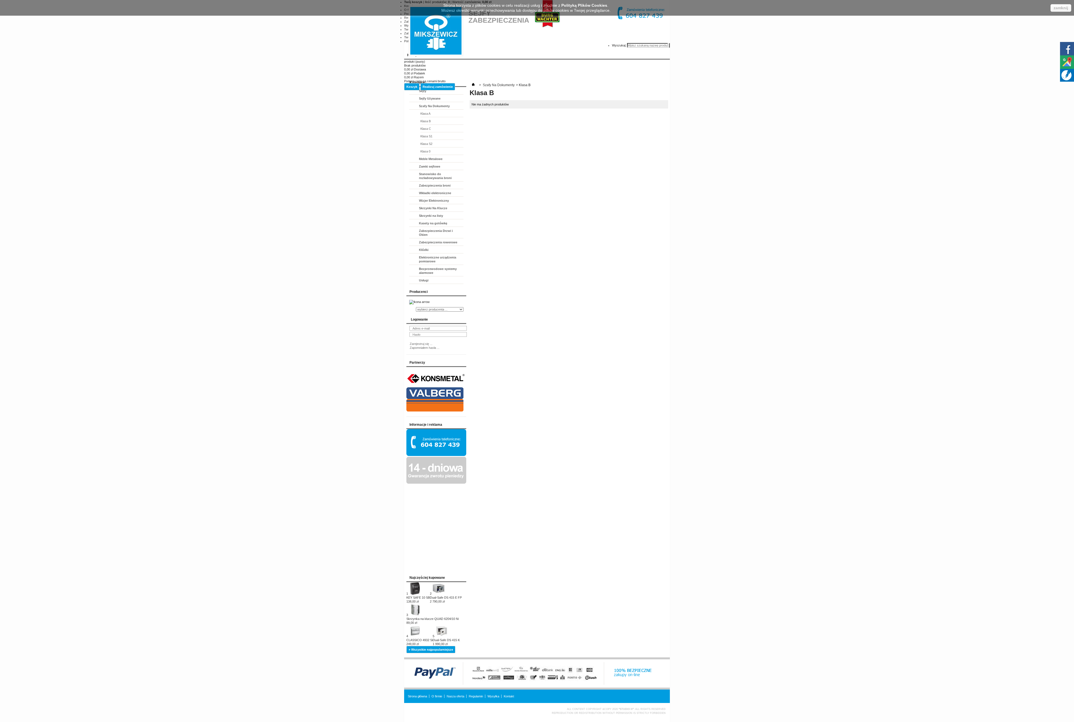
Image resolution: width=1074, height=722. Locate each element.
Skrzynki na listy (431, 215)
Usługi (423, 280)
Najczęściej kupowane (427, 578)
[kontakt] (436, 455)
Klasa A (425, 113)
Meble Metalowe (430, 159)
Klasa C (425, 128)
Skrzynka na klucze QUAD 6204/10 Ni (432, 620)
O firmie (437, 696)
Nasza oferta (455, 696)
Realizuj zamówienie (438, 86)
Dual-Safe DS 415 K (446, 642)
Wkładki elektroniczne (435, 193)
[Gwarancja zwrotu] (436, 482)
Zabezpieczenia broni (435, 185)
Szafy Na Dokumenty (434, 106)
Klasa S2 (426, 143)
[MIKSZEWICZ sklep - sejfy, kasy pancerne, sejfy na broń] (435, 31)
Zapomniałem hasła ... (424, 347)
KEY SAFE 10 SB (418, 599)
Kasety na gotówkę (433, 223)
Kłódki (423, 249)
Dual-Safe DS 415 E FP (446, 599)
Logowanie (419, 319)
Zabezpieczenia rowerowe (438, 242)
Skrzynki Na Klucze (433, 208)
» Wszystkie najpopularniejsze (431, 649)
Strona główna (417, 696)
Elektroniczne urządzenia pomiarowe (437, 259)
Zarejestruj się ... (421, 343)
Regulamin (476, 696)
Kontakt (509, 696)
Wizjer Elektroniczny (434, 200)
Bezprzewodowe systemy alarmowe (438, 270)
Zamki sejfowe (429, 166)
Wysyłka (493, 696)
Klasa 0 (425, 151)
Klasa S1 (426, 136)
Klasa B (425, 121)
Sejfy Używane (430, 98)
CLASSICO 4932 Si (419, 642)
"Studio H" (626, 709)
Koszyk (411, 86)
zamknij (1061, 8)
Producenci (418, 292)
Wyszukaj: (619, 45)
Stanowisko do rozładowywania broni (435, 176)
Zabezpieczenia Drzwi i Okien (436, 232)
